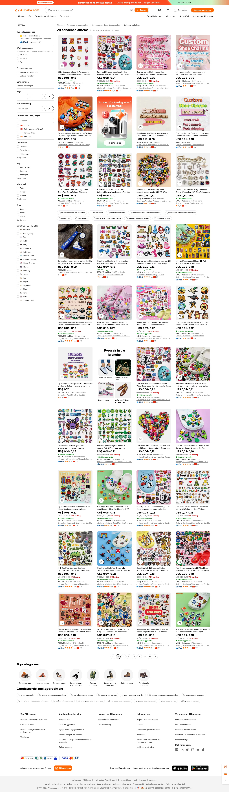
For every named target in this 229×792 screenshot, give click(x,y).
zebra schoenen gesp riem (134, 695)
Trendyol (142, 780)
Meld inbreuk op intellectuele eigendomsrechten (148, 741)
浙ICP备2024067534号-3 (182, 788)
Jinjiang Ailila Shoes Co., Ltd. (69, 203)
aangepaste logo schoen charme (108, 218)
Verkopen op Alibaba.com (185, 719)
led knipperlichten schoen (83, 695)
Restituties (141, 735)
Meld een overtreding (145, 747)
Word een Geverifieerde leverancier (190, 735)
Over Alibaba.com (28, 714)
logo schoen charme (191, 701)
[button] (131, 10)
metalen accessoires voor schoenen (34, 701)
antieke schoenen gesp (64, 701)
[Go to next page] (155, 656)
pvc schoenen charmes (147, 701)
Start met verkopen (183, 724)
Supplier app (124, 768)
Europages (153, 780)
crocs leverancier (27, 695)
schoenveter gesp (163, 218)
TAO (135, 780)
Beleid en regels (65, 747)
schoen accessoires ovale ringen (54, 695)
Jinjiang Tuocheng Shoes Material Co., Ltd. (114, 88)
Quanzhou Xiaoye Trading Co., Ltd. (150, 274)
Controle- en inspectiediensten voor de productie (75, 741)
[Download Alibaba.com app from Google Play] (200, 768)
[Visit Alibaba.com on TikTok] (203, 749)
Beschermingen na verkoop (70, 735)
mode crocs (65, 218)
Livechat (140, 724)
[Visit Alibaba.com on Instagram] (192, 749)
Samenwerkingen (182, 740)
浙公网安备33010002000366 (157, 788)
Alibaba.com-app (161, 768)
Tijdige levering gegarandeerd (71, 730)
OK (49, 96)
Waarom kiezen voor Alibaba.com (33, 719)
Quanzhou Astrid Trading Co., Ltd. (189, 203)
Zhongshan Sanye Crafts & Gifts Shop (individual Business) (75, 145)
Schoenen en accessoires (77, 25)
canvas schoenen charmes (121, 701)
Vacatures (24, 737)
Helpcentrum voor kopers (147, 719)
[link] (225, 766)
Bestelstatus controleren (185, 730)
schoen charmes (169, 701)
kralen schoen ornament (195, 695)
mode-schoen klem (117, 213)
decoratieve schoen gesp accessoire (182, 213)
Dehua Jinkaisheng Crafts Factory (190, 145)
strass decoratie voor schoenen (73, 213)
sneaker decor (83, 218)
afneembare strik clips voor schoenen (146, 213)
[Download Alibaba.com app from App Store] (180, 768)
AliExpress (76, 780)
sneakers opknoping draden (139, 218)
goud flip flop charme (109, 695)
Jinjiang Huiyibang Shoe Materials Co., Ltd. (153, 88)
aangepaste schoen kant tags (92, 701)
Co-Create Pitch (27, 724)
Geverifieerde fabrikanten (108, 719)
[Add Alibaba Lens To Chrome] (63, 768)
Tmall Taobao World (101, 780)
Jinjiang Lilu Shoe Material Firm (110, 274)
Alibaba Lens (26, 768)
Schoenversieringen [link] (132, 25)
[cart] (168, 10)
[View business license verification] (138, 788)
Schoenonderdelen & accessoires (106, 25)
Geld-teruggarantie (67, 724)
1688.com (87, 780)
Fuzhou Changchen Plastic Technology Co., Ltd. (114, 203)
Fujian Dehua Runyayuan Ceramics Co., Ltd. (153, 145)
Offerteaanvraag (104, 724)
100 (150, 657)
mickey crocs (98, 213)
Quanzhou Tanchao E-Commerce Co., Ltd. (153, 201)
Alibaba (60, 25)
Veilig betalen (64, 719)
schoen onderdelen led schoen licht (165, 695)
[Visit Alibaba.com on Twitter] (187, 749)
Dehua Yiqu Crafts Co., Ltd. (69, 85)
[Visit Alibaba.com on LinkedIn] (182, 749)
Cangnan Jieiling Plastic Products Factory (75, 272)
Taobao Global (125, 780)
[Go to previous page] (113, 656)
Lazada (114, 780)
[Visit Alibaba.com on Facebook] (176, 749)
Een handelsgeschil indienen (148, 730)
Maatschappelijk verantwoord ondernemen (32, 731)
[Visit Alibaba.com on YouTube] (198, 749)
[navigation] (35, 341)
